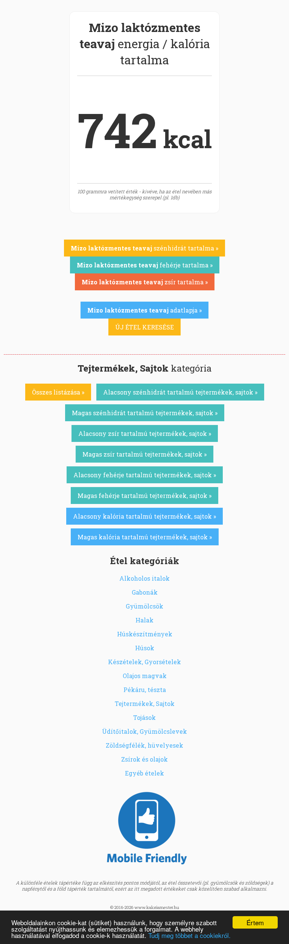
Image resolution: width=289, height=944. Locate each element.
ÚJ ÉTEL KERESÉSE (144, 327)
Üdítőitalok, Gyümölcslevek (144, 731)
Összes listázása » (58, 392)
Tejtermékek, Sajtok (145, 703)
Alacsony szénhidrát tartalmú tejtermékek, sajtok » (180, 392)
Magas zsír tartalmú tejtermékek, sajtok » (144, 454)
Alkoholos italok (144, 578)
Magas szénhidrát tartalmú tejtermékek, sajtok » (145, 413)
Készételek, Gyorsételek (144, 662)
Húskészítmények (144, 634)
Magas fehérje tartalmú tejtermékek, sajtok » (144, 495)
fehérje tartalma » (145, 265)
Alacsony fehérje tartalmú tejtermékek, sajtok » (144, 475)
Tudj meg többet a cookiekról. (189, 935)
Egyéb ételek (144, 773)
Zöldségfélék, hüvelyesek (144, 745)
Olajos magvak (145, 676)
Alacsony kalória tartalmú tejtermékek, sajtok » (144, 516)
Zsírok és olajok (144, 759)
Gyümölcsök (144, 606)
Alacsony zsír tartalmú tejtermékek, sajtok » (144, 433)
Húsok (144, 648)
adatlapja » (144, 310)
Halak (144, 620)
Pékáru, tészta (144, 690)
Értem (255, 922)
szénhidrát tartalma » (144, 248)
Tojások (144, 717)
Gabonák (145, 592)
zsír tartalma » (145, 282)
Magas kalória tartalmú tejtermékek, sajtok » (145, 537)
